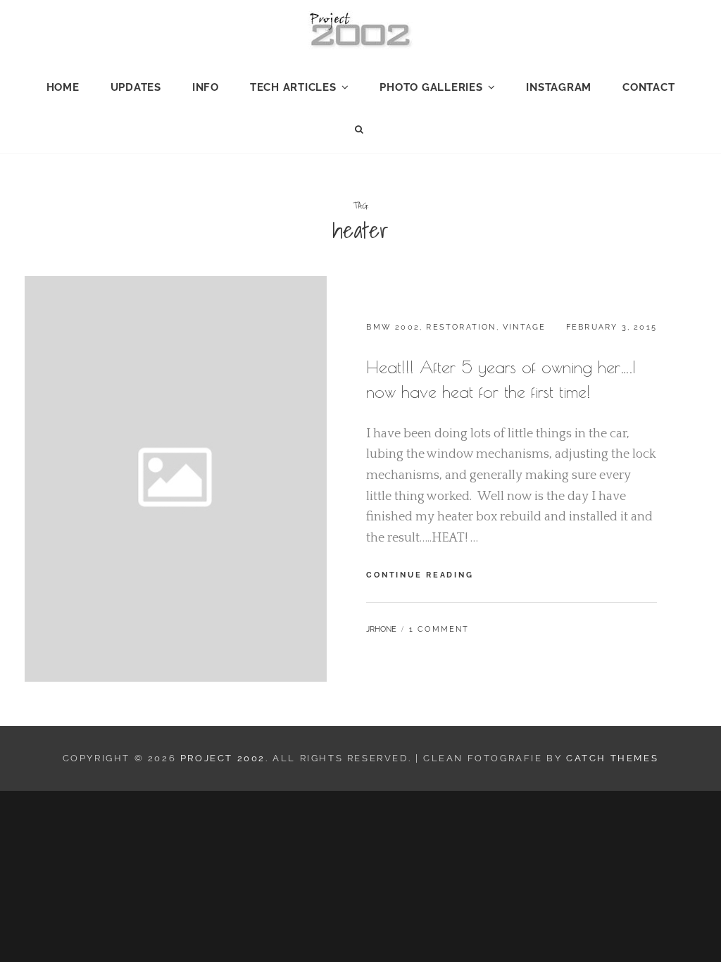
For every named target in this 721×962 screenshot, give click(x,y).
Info (205, 87)
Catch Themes (612, 758)
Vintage (524, 327)
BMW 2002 (393, 327)
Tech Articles (293, 87)
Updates (136, 87)
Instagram (558, 87)
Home (63, 87)
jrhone (381, 629)
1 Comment (439, 629)
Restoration (461, 327)
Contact (648, 87)
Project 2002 (222, 758)
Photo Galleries (431, 87)
